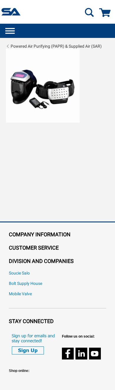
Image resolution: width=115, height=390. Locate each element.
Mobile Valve (20, 294)
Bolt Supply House (25, 283)
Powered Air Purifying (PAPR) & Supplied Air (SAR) (56, 46)
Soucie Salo (19, 273)
